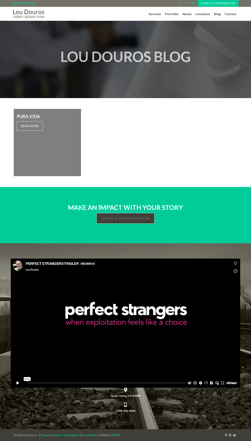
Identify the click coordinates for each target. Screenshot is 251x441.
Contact (230, 14)
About (187, 14)
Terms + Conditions (66, 435)
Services (155, 14)
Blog (217, 14)
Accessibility (89, 435)
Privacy (45, 435)
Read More (30, 126)
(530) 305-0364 (25, 3)
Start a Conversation (218, 3)
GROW (115, 435)
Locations (203, 14)
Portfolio (171, 14)
